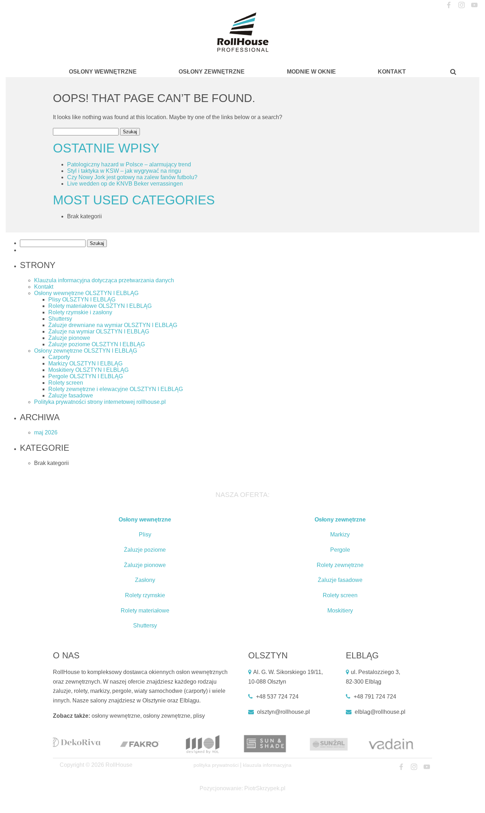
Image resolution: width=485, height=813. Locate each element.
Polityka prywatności (216, 765)
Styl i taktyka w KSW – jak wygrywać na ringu (124, 171)
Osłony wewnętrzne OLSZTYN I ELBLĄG (86, 293)
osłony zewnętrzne (166, 716)
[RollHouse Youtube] (474, 5)
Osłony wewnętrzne (103, 72)
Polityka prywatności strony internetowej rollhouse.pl (100, 402)
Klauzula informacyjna (267, 765)
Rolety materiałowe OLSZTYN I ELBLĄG (100, 306)
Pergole (340, 550)
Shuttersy (60, 319)
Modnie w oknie (311, 72)
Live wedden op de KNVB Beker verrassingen (125, 184)
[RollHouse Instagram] (461, 5)
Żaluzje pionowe (69, 338)
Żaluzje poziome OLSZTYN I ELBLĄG (96, 344)
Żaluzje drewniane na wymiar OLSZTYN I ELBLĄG (112, 325)
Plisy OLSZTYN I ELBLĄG (81, 299)
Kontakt (392, 72)
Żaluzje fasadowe (70, 395)
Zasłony (145, 580)
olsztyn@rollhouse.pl (283, 712)
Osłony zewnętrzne (212, 72)
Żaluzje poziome (145, 550)
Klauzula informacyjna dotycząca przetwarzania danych (104, 280)
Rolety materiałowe (145, 611)
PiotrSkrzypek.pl (264, 788)
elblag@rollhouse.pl (380, 712)
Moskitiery (340, 611)
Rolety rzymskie (145, 595)
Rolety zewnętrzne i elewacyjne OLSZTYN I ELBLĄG (115, 389)
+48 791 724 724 (375, 697)
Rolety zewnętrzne (340, 565)
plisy (199, 716)
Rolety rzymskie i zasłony (80, 312)
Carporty (59, 357)
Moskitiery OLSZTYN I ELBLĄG (88, 370)
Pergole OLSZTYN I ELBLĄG (85, 376)
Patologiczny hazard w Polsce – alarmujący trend (129, 164)
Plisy (145, 534)
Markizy (340, 534)
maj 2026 (46, 432)
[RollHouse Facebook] (448, 5)
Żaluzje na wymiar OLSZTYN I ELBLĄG (98, 331)
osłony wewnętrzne (116, 716)
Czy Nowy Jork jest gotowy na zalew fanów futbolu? (132, 177)
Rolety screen (65, 383)
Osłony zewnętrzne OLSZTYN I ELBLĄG (85, 351)
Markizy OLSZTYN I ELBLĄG (85, 363)
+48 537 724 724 (277, 697)
